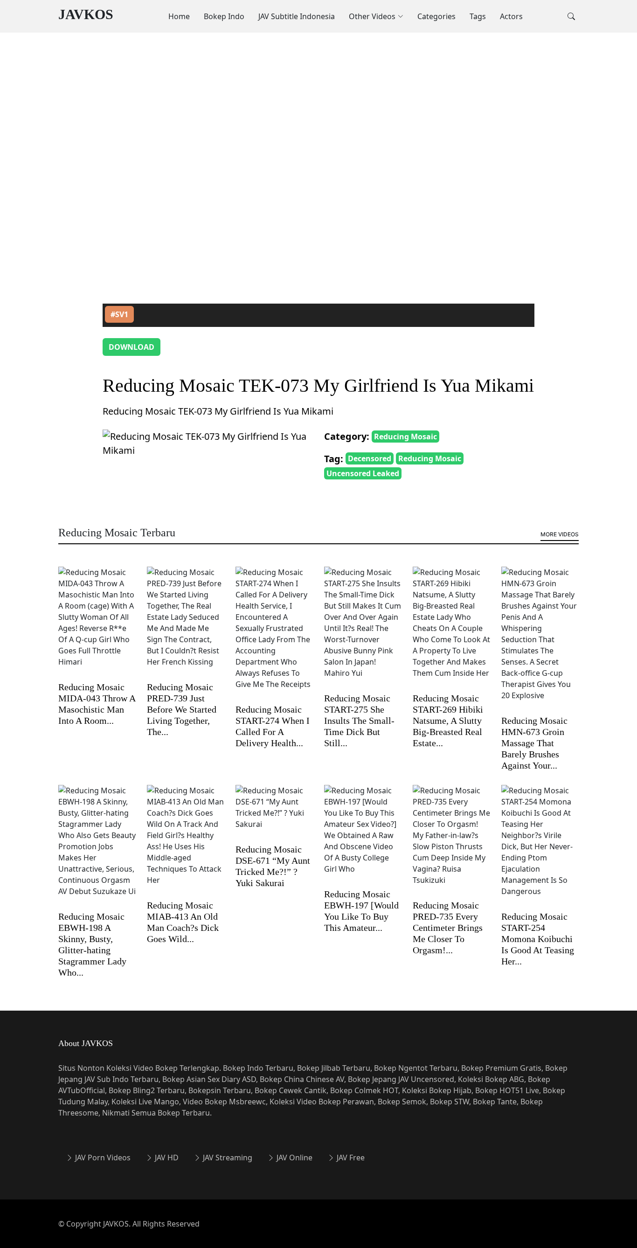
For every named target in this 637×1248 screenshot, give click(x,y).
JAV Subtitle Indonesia (296, 16)
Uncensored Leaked (362, 473)
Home (179, 16)
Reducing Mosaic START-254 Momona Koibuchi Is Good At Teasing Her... (537, 938)
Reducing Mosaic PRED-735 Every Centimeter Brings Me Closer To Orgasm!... (448, 927)
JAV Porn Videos (102, 1157)
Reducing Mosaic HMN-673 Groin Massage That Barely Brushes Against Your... (534, 742)
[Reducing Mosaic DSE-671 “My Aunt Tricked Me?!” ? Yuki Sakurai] (274, 813)
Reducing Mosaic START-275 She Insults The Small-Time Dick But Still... (359, 720)
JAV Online (293, 1157)
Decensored (369, 458)
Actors (511, 16)
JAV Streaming (226, 1157)
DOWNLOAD (131, 347)
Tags (478, 16)
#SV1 (119, 314)
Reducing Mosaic (405, 436)
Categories (436, 16)
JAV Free (350, 1157)
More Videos (559, 534)
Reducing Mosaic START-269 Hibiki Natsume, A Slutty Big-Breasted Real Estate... (448, 720)
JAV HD (166, 1157)
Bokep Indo (224, 16)
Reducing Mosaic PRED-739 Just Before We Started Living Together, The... (181, 709)
